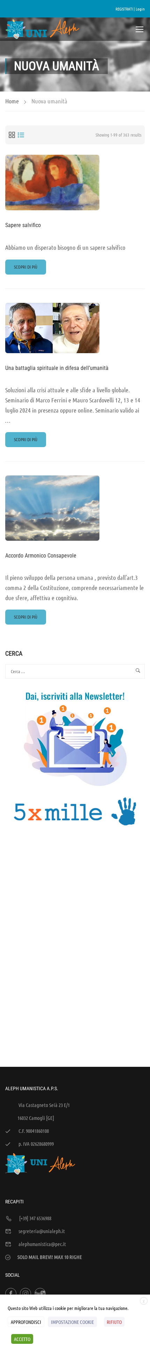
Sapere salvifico (23, 225)
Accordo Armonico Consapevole (40, 555)
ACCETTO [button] (22, 1339)
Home (12, 101)
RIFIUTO (114, 1322)
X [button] (144, 1301)
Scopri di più (25, 269)
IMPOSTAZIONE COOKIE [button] (72, 1322)
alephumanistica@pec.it (42, 1244)
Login (140, 9)
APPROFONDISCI (26, 1322)
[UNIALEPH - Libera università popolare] (42, 29)
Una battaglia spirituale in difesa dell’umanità (56, 368)
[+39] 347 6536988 (35, 1218)
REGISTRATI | (125, 9)
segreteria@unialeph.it (41, 1231)
